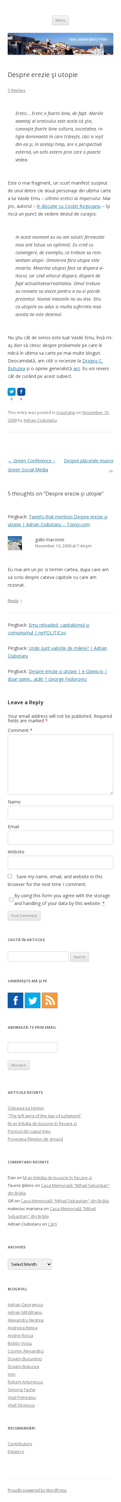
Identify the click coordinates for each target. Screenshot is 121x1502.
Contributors (20, 1444)
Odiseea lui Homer (26, 1108)
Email (13, 826)
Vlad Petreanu (22, 1397)
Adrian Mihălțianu (25, 1312)
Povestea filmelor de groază (35, 1139)
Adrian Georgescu (25, 1304)
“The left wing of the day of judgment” (44, 1116)
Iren (11, 1374)
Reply (13, 600)
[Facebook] (15, 1000)
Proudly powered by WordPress (37, 1490)
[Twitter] (32, 1000)
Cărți (52, 1224)
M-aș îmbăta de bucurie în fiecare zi (42, 1123)
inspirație (65, 412)
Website (16, 852)
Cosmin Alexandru (26, 1351)
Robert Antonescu (25, 1382)
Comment (20, 730)
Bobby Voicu (20, 1343)
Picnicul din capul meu (29, 1131)
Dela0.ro (16, 1451)
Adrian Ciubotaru (40, 420)
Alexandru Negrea (26, 1320)
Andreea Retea (22, 1328)
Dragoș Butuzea (23, 1366)
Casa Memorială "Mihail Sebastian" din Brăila (65, 1201)
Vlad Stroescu (21, 1405)
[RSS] (49, 1000)
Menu (60, 20)
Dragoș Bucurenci (25, 1359)
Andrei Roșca (20, 1335)
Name (14, 802)
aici (76, 368)
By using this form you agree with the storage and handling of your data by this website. (62, 899)
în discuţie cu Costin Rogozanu (69, 206)
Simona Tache (21, 1389)
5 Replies (16, 90)
